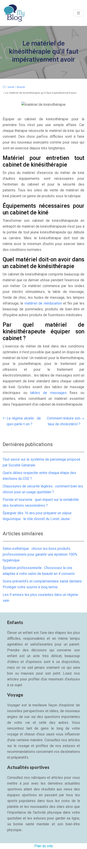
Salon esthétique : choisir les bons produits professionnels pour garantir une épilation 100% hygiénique (40, 554)
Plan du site (43, 846)
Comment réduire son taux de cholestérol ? (63, 421)
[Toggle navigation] (78, 13)
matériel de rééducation (43, 303)
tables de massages (48, 393)
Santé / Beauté (16, 87)
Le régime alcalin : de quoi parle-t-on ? (24, 421)
